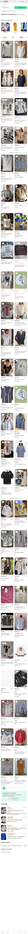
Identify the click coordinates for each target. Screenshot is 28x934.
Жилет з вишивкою (19, 177)
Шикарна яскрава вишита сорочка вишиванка (7, 782)
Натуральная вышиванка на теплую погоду (15, 811)
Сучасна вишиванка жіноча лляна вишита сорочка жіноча (19, 266)
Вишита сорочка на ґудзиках (5, 551)
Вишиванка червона (17, 845)
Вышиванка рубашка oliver (7, 407)
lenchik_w (9, 825)
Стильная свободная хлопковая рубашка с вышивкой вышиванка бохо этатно (7, 353)
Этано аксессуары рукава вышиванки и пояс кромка (7, 663)
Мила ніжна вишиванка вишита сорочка (6, 234)
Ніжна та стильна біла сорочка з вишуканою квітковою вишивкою (6, 524)
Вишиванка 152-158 (5, 578)
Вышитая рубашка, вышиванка (19, 236)
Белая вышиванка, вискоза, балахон (7, 722)
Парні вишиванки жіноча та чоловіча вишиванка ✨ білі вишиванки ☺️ (7, 119)
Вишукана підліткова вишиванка (5, 463)
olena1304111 (10, 817)
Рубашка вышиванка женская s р (19, 636)
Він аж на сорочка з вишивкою (19, 580)
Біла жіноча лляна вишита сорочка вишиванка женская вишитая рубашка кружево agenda (7, 179)
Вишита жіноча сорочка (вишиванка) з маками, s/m (7, 91)
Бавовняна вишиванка (20, 379)
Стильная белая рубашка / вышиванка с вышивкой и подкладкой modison (21, 64)
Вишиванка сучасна (6, 845)
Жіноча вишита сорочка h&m (20, 723)
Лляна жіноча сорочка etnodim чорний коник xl (6, 493)
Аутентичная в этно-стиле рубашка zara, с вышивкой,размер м (7, 607)
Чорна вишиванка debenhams (5, 380)
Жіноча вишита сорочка (20, 464)
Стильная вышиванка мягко (19, 148)
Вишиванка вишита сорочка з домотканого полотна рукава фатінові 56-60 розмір (20, 521)
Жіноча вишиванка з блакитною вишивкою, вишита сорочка (6, 750)
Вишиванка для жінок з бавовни (6, 434)
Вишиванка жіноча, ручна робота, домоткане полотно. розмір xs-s (20, 121)
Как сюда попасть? (22, 152)
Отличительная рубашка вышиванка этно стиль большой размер (20, 781)
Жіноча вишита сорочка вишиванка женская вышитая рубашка (20, 753)
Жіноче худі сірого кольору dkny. (5, 207)
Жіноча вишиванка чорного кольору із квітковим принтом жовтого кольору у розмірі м (7, 634)
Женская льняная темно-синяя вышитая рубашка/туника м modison (20, 92)
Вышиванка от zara (5, 692)
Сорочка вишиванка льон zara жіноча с (20, 664)
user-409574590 (11, 833)
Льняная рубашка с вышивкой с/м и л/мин (20, 607)
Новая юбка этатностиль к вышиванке (16, 836)
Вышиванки (4, 5)
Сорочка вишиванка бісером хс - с (5, 296)
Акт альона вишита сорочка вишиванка (5, 64)
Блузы (8, 852)
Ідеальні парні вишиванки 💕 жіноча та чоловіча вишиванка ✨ (7, 148)
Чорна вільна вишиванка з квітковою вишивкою (21, 352)
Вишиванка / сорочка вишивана (6, 323)
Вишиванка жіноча (19, 490)
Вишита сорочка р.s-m (20, 205)
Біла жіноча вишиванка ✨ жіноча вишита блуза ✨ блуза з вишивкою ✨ (16, 829)
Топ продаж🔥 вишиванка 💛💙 (14, 820)
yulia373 (9, 807)
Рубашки (4, 852)
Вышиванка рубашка (19, 552)
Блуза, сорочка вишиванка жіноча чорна (21, 694)
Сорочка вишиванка (19, 297)
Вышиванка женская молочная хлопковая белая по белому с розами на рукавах (21, 323)
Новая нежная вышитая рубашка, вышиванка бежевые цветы (6, 263)
